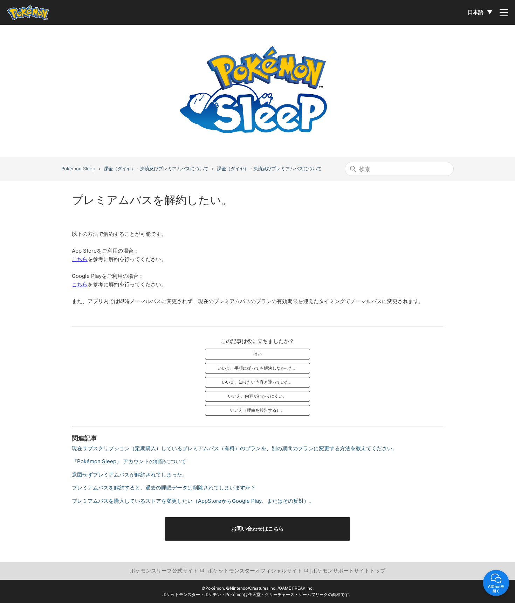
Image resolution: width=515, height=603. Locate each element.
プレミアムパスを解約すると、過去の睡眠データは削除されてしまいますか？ (164, 487)
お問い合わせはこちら (257, 528)
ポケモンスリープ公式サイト (164, 570)
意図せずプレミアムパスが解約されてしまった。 (129, 474)
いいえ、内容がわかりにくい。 (257, 396)
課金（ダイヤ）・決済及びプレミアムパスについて (156, 168)
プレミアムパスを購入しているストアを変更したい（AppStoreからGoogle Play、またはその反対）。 (193, 501)
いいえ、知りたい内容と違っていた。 (257, 382)
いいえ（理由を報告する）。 (257, 410)
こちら (80, 259)
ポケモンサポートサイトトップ (348, 570)
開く (496, 584)
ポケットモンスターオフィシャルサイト (255, 570)
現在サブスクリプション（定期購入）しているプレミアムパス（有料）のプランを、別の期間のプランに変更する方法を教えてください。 (235, 448)
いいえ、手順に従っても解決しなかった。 (257, 368)
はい (257, 353)
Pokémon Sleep (78, 168)
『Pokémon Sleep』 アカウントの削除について (129, 461)
